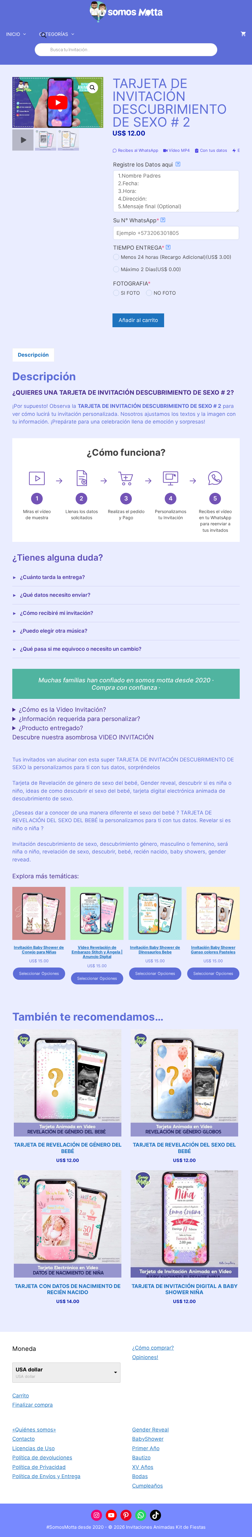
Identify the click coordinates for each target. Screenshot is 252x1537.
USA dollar (29, 1369)
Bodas (140, 1476)
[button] (92, 87)
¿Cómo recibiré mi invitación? (56, 613)
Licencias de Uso (33, 1448)
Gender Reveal (150, 1430)
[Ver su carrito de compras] (243, 34)
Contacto (23, 1439)
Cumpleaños (147, 1486)
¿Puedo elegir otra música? (53, 631)
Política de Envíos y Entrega (46, 1476)
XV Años (142, 1467)
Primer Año (145, 1448)
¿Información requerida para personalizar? (79, 719)
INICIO (13, 34)
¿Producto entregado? (51, 728)
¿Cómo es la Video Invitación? (62, 709)
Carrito (20, 1396)
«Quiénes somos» (34, 1430)
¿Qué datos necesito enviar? (55, 595)
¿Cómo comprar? (153, 1348)
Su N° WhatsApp (149, 220)
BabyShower (147, 1439)
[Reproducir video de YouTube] (57, 102)
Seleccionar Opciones (39, 973)
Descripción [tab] (33, 355)
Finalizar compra (32, 1405)
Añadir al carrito (138, 320)
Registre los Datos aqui (146, 164)
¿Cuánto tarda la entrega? (52, 577)
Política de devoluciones (42, 1458)
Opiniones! (145, 1357)
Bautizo (141, 1458)
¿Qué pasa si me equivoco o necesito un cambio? (80, 649)
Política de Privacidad (39, 1467)
